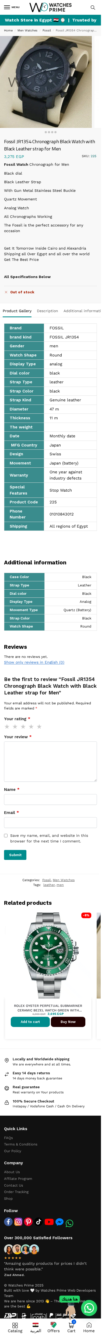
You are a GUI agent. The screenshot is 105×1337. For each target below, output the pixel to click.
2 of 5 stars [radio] (15, 726)
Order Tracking (16, 1192)
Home (8, 30)
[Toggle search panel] (93, 7)
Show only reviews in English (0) (34, 662)
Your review (18, 736)
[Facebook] (8, 1221)
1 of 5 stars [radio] (7, 726)
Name (12, 789)
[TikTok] (38, 1221)
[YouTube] (49, 1222)
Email (11, 812)
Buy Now (68, 1022)
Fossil (47, 30)
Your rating (17, 718)
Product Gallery (17, 311)
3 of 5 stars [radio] (23, 726)
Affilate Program (18, 1179)
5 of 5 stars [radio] (39, 726)
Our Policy (12, 1151)
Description (47, 311)
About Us (12, 1172)
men (60, 885)
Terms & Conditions (20, 1144)
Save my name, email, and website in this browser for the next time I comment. (49, 838)
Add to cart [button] (30, 1022)
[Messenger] (59, 1222)
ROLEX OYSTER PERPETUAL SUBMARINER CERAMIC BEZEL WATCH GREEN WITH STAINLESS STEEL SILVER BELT (48, 1008)
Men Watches (27, 30)
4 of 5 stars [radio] (31, 726)
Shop (8, 1199)
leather (49, 885)
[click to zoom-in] (46, 82)
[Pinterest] (28, 1221)
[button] (89, 1308)
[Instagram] (18, 1222)
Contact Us (13, 1185)
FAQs (8, 1138)
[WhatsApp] (69, 1223)
